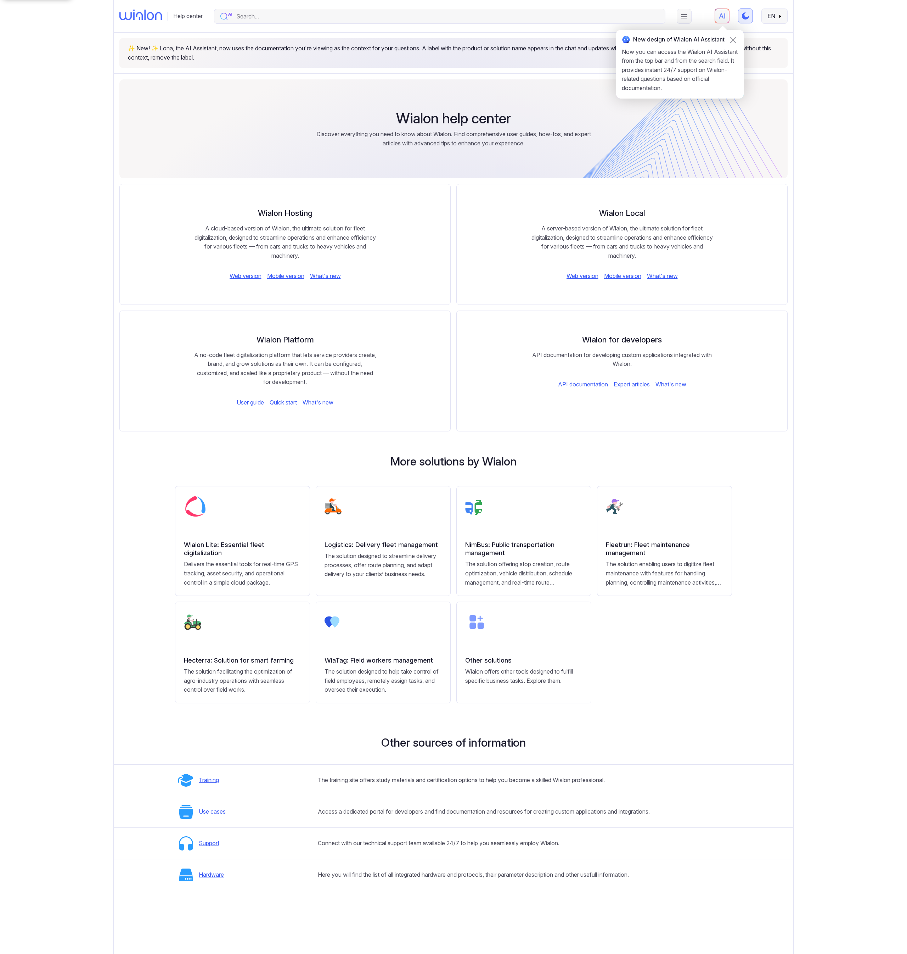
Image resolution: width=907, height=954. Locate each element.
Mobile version (285, 275)
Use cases (212, 811)
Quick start (283, 402)
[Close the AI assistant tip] (733, 40)
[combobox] (447, 16)
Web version (245, 275)
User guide (250, 402)
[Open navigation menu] (684, 16)
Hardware (211, 874)
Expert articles (632, 384)
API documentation (583, 384)
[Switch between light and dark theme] (745, 16)
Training (209, 779)
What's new (325, 275)
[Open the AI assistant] (722, 16)
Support (209, 843)
